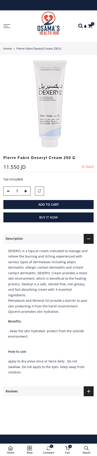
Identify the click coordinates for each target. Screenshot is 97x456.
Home (7, 48)
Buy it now (48, 217)
